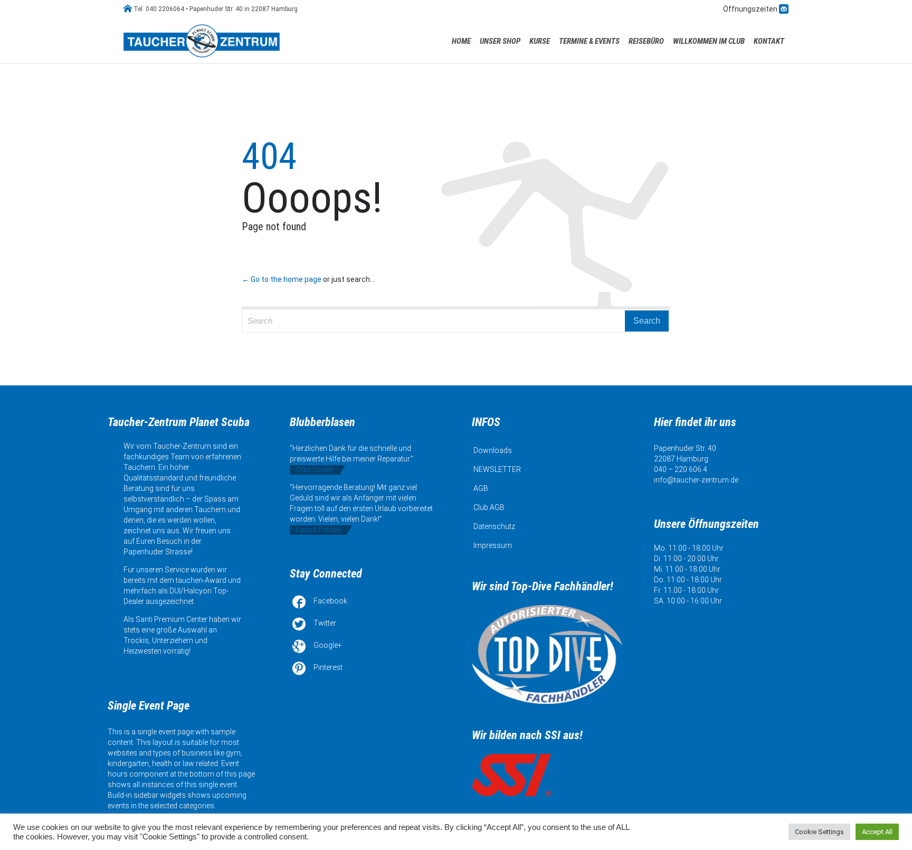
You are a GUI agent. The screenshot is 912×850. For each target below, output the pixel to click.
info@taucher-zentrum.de (696, 480)
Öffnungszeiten (751, 9)
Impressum (492, 545)
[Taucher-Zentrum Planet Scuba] (203, 40)
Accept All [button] (877, 832)
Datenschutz (494, 526)
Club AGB (489, 507)
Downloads (492, 450)
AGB (480, 488)
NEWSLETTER (497, 469)
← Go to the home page (281, 279)
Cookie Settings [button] (819, 832)
